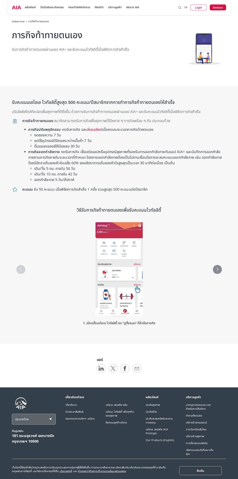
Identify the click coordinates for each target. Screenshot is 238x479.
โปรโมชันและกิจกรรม (52, 7)
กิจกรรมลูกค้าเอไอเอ (116, 422)
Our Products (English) (160, 440)
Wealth (99, 7)
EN (185, 7)
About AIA (132, 7)
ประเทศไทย (22, 419)
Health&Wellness (79, 7)
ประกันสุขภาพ (153, 405)
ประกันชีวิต (151, 411)
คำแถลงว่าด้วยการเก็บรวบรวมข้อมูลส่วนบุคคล (102, 471)
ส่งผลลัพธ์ (94, 129)
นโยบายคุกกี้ (66, 471)
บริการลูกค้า (115, 7)
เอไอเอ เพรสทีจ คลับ (117, 405)
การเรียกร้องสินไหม (196, 429)
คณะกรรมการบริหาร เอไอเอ (80, 418)
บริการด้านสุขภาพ (195, 436)
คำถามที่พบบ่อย (194, 415)
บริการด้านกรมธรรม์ (196, 422)
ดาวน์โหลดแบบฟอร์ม (197, 443)
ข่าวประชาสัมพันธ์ (74, 411)
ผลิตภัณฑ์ (30, 7)
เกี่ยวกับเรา (71, 405)
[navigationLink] (16, 7)
